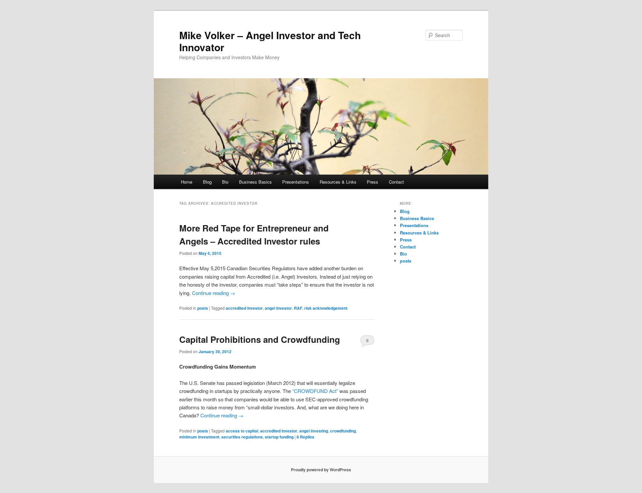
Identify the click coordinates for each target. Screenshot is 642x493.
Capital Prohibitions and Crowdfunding (259, 339)
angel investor (278, 308)
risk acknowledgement (325, 308)
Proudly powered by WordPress (321, 470)
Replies (305, 437)
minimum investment (199, 437)
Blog (207, 182)
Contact (396, 182)
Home (186, 182)
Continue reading (213, 292)
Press (372, 182)
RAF (298, 308)
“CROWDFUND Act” (315, 390)
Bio (225, 182)
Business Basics (255, 182)
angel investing (313, 431)
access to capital (242, 431)
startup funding (279, 437)
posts (202, 308)
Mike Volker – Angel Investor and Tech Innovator (270, 41)
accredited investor (244, 308)
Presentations (295, 182)
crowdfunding (343, 431)
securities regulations (242, 437)
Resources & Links (338, 182)
